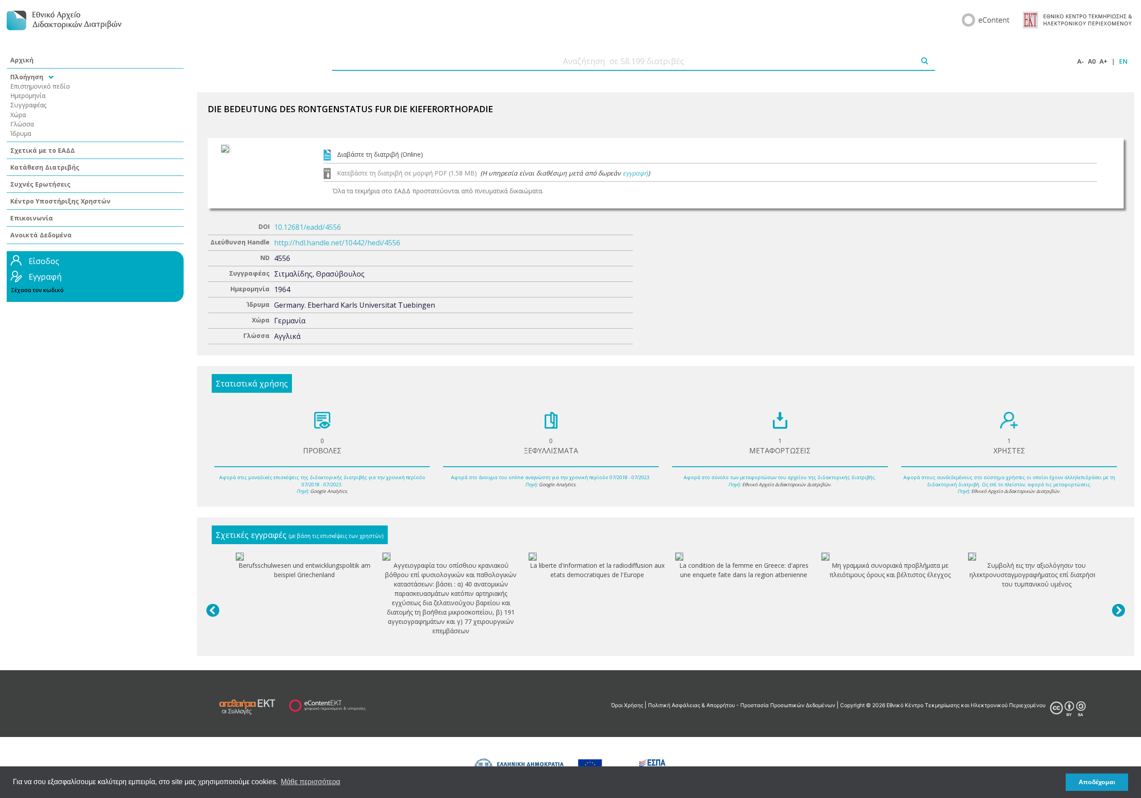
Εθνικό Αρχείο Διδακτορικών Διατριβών (786, 484)
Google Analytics (328, 491)
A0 (1092, 61)
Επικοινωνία (31, 218)
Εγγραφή (45, 276)
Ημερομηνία (27, 95)
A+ (1104, 61)
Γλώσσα (22, 124)
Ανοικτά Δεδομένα (41, 235)
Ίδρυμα (20, 133)
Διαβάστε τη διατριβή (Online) (380, 154)
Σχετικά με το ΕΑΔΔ (42, 150)
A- (1080, 61)
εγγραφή (635, 173)
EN (1123, 61)
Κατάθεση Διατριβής (44, 167)
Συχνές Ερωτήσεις (40, 184)
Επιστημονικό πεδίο (40, 86)
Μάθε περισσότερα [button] (310, 782)
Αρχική (21, 60)
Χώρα (18, 114)
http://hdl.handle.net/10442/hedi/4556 (337, 243)
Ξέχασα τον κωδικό (37, 290)
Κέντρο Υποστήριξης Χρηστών (60, 201)
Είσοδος (44, 261)
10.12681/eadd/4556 (307, 227)
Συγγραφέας (28, 105)
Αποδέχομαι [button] (1097, 782)
